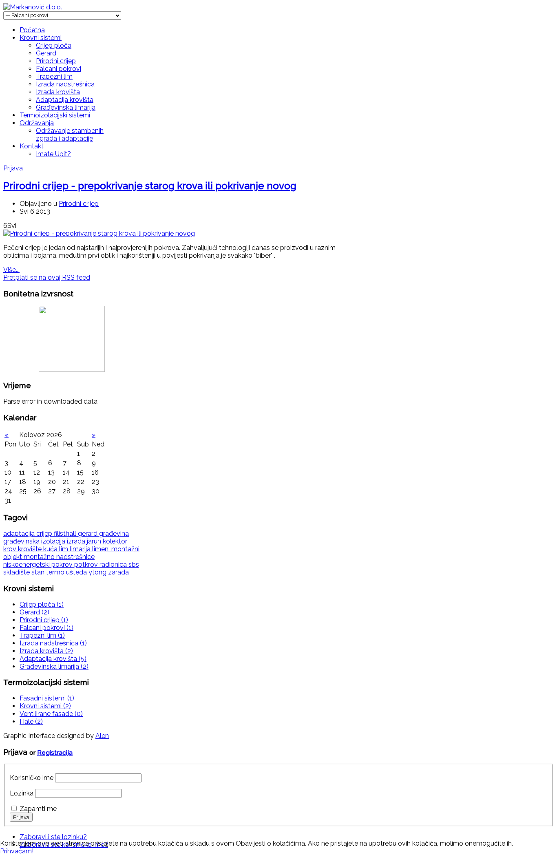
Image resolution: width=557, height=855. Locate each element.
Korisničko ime (31, 778)
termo (56, 572)
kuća (51, 549)
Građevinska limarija (65, 107)
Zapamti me (38, 809)
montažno (40, 557)
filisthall (66, 533)
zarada (118, 572)
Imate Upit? (53, 154)
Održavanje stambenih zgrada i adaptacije (70, 134)
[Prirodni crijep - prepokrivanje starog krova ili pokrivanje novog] (99, 233)
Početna (32, 30)
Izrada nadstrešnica (65, 84)
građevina (114, 533)
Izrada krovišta (58, 92)
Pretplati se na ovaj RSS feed (46, 277)
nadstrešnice (75, 557)
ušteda (77, 572)
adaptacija (19, 533)
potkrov (86, 564)
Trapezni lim (54, 76)
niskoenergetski (27, 564)
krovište (30, 549)
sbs (133, 564)
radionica (113, 564)
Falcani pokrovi (58, 69)
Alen (102, 736)
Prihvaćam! (16, 851)
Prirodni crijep (56, 61)
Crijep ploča (53, 45)
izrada (77, 541)
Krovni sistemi (41, 38)
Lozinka (21, 793)
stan (38, 572)
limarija (81, 549)
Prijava (13, 168)
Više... (11, 270)
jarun (95, 541)
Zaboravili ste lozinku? (53, 837)
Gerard (46, 53)
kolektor (115, 541)
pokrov (62, 564)
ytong (98, 572)
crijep (45, 533)
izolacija (54, 541)
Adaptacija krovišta (64, 100)
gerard (88, 533)
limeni (101, 549)
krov (10, 549)
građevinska (22, 541)
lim (64, 549)
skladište (17, 572)
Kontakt (32, 146)
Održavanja (37, 123)
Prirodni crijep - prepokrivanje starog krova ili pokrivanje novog (149, 186)
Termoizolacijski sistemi (55, 115)
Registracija (55, 752)
